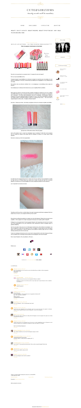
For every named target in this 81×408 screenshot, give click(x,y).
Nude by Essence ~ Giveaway (63, 69)
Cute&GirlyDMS (40, 10)
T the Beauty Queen (17, 342)
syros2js (15, 291)
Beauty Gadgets (22, 30)
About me (57, 25)
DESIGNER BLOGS (45, 406)
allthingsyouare (16, 348)
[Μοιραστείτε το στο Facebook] (39, 259)
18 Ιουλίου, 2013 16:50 (26, 330)
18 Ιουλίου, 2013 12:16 (21, 291)
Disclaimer (33, 25)
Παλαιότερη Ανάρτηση (48, 377)
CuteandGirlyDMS (20, 277)
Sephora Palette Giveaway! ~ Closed (63, 76)
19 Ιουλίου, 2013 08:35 (25, 342)
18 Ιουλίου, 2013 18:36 (26, 336)
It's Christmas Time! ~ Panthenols (64, 83)
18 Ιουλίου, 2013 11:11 (29, 277)
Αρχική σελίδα (31, 377)
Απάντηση (15, 273)
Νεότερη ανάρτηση (14, 377)
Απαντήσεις (17, 275)
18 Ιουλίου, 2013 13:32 (21, 307)
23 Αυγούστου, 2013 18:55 (21, 354)
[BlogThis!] (37, 259)
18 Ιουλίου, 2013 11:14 (24, 284)
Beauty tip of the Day (46, 30)
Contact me (45, 25)
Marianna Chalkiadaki (18, 330)
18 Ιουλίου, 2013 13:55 (20, 314)
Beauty (13, 30)
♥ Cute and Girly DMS (17, 32)
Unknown (18, 284)
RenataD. (15, 354)
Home (22, 25)
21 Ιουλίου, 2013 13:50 (24, 348)
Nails (59, 30)
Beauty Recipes (33, 30)
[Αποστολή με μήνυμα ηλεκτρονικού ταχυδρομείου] (36, 259)
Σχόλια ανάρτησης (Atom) (20, 379)
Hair (55, 30)
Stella (15, 314)
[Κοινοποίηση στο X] (38, 259)
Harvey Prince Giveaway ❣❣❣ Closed (64, 96)
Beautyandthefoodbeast (18, 336)
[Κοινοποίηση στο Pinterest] (41, 259)
